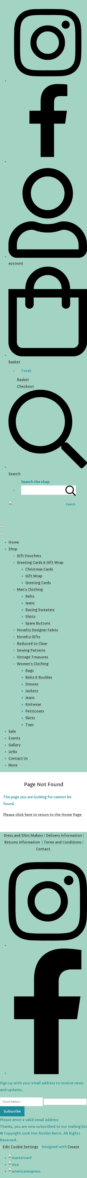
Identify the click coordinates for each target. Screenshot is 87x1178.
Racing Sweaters (39, 610)
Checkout (25, 386)
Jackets (31, 691)
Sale (12, 731)
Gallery (14, 745)
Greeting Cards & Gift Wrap (40, 562)
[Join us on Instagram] (47, 81)
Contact (43, 849)
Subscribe (12, 1111)
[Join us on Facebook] (47, 161)
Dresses (31, 684)
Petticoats (34, 711)
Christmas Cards (39, 569)
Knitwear (33, 704)
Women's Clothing (33, 664)
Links (12, 751)
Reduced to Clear (32, 643)
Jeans (30, 603)
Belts (29, 596)
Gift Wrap (33, 576)
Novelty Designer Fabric (37, 630)
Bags (29, 670)
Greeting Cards (38, 583)
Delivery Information (64, 835)
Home (13, 542)
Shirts (30, 616)
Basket (23, 379)
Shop (12, 549)
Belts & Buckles (38, 677)
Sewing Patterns (31, 650)
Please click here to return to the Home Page (42, 815)
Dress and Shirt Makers (23, 835)
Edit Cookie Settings (20, 1147)
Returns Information (22, 842)
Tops (29, 724)
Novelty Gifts (28, 637)
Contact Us (18, 758)
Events (14, 738)
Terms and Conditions (63, 842)
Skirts (30, 718)
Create (73, 1147)
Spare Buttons (37, 623)
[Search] (70, 490)
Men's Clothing (30, 589)
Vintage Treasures (32, 657)
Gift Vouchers (29, 556)
